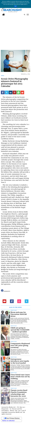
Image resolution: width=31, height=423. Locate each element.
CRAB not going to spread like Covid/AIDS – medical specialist (20, 330)
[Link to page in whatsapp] (18, 92)
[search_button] (24, 14)
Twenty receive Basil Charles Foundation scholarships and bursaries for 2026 (19, 393)
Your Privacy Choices (13, 418)
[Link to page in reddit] (22, 92)
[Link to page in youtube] (4, 301)
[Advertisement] (15, 32)
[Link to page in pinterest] (14, 92)
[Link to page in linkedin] (10, 92)
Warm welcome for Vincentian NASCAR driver (19, 314)
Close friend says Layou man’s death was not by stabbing (20, 377)
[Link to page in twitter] (7, 92)
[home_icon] (3, 14)
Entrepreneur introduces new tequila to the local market (20, 361)
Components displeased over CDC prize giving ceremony (20, 345)
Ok (15, 6)
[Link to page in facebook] (3, 92)
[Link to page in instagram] (19, 301)
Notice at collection (8, 420)
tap (28, 14)
